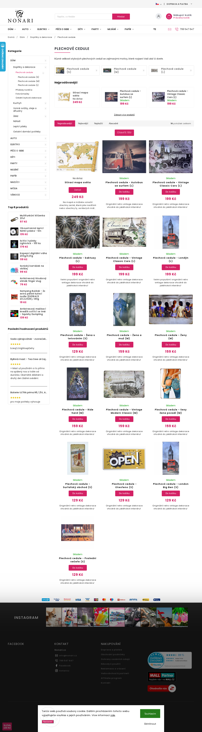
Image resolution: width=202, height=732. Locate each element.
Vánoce (15, 194)
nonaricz (64, 670)
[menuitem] (13, 29)
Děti (12, 157)
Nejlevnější (83, 123)
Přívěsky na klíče (24, 90)
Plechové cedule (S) (28, 77)
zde (112, 715)
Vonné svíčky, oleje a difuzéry (24, 110)
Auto (13, 138)
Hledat (121, 16)
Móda (13, 188)
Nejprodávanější (64, 123)
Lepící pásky (20, 126)
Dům (12, 60)
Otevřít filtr (124, 132)
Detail (77, 189)
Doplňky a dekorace (24, 67)
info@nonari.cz (68, 655)
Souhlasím (150, 713)
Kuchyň (17, 103)
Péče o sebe (17, 150)
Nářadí (17, 121)
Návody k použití (111, 664)
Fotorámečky (22, 93)
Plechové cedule (24, 72)
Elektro (15, 144)
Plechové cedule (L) (28, 85)
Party (14, 163)
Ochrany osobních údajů (115, 659)
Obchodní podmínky (113, 654)
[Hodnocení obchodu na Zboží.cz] (170, 689)
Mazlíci (14, 182)
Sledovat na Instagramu (174, 626)
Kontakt (105, 683)
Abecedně (113, 123)
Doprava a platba (177, 4)
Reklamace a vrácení (113, 668)
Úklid (15, 116)
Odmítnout (150, 723)
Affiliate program (111, 678)
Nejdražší (98, 123)
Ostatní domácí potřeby (27, 131)
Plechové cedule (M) (28, 81)
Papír (13, 175)
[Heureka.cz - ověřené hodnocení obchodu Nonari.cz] (170, 661)
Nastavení (47, 721)
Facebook (65, 665)
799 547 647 (66, 660)
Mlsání (14, 169)
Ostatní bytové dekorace (29, 97)
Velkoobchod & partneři (115, 673)
